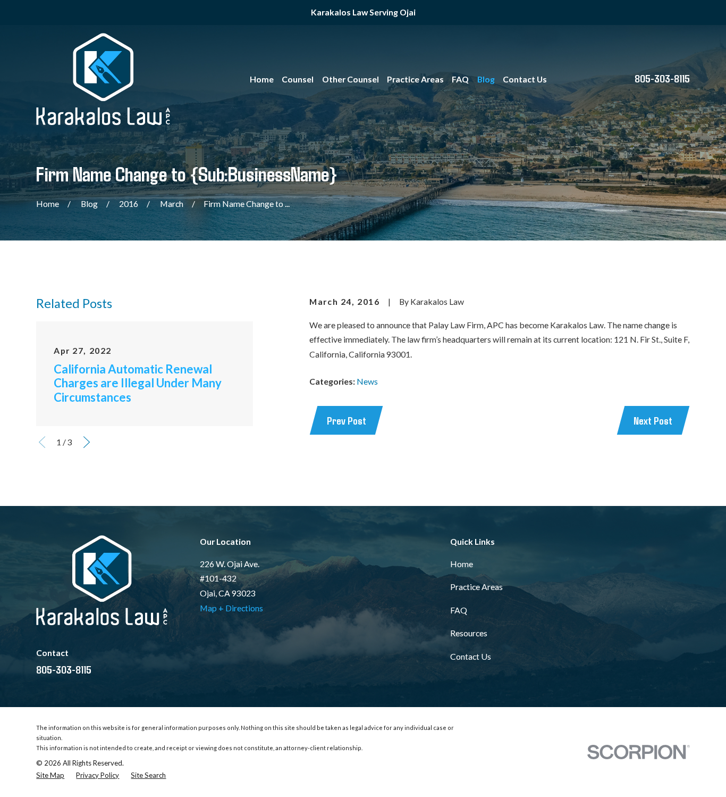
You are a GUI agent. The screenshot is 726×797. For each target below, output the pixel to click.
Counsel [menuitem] (298, 79)
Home (461, 564)
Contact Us (470, 656)
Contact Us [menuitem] (525, 79)
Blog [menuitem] (486, 79)
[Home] (103, 78)
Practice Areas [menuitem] (415, 79)
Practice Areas (476, 587)
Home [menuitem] (262, 79)
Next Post (653, 420)
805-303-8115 (662, 78)
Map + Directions (231, 608)
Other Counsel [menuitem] (350, 79)
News (367, 381)
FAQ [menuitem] (460, 79)
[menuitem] (50, 775)
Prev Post (346, 420)
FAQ (458, 610)
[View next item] (86, 442)
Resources (468, 633)
